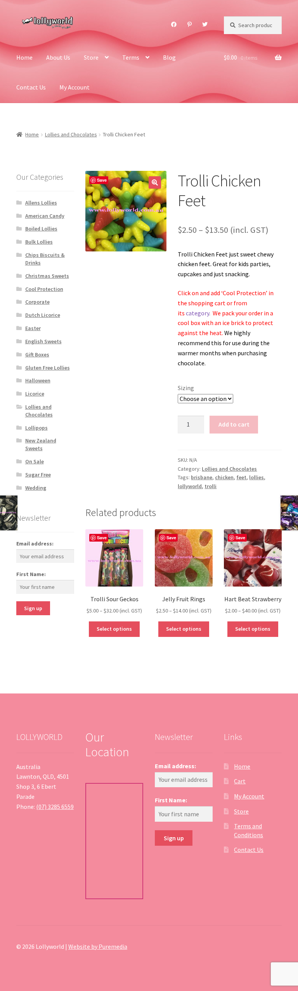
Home (24, 57)
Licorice (34, 393)
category (197, 313)
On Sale (34, 461)
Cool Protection (44, 289)
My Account (74, 87)
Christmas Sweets (47, 275)
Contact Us (31, 87)
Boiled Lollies (41, 228)
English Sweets (43, 341)
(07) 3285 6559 (55, 806)
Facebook (174, 24)
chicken (224, 477)
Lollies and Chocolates (71, 134)
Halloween (37, 380)
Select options (114, 628)
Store (91, 57)
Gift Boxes (37, 354)
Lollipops (36, 427)
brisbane (201, 477)
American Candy (44, 215)
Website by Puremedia (97, 946)
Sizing (186, 388)
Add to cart (233, 424)
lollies (256, 477)
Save (102, 180)
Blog (169, 57)
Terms (130, 57)
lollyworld (190, 486)
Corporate (37, 301)
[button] (155, 182)
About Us (58, 57)
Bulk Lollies (39, 241)
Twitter (205, 24)
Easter (33, 328)
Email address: (35, 543)
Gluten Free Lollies (47, 367)
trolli (210, 486)
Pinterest (190, 24)
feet (241, 477)
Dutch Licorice (42, 314)
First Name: (31, 574)
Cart (240, 781)
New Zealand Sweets (40, 444)
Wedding (35, 487)
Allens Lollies (41, 202)
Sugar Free (38, 474)
